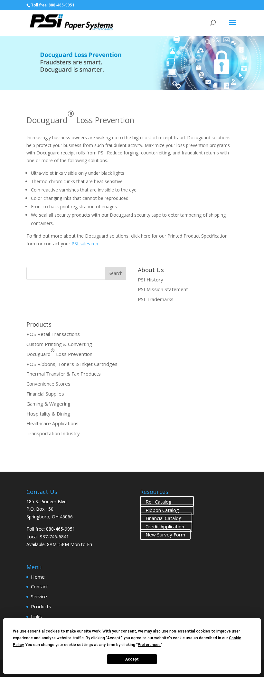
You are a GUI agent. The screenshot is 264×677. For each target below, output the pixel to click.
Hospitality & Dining (48, 413)
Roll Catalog (167, 501)
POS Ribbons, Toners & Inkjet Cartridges (72, 364)
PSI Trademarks (156, 299)
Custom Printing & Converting (59, 344)
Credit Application (166, 526)
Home (38, 577)
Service (39, 596)
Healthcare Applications (52, 423)
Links (36, 616)
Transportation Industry (53, 433)
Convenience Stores (48, 383)
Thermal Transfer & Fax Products (63, 373)
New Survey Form (165, 534)
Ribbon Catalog (167, 509)
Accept (132, 659)
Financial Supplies (45, 393)
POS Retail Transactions (53, 334)
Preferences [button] (149, 645)
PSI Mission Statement (163, 289)
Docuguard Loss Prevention (59, 354)
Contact (39, 586)
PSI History (150, 279)
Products (41, 606)
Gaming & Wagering (48, 403)
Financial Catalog (166, 518)
